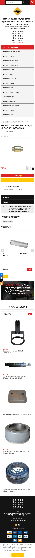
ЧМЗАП (20, 190)
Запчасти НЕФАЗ (9, 70)
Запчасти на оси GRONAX (12, 106)
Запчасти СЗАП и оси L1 (11, 52)
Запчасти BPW (8, 88)
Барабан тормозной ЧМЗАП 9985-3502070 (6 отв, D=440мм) (17, 490)
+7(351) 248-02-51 (17, 37)
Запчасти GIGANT (9, 83)
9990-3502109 (24, 211)
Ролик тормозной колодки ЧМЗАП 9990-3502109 (20, 208)
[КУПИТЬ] (29, 269)
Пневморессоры (8, 97)
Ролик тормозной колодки (18, 206)
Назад (4, 276)
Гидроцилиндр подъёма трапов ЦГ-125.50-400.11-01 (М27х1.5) (14, 377)
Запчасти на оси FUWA (11, 92)
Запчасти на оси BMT (10, 61)
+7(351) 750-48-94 (17, 38)
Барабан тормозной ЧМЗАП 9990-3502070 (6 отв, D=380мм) (17, 452)
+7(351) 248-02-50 (17, 33)
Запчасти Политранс (10, 65)
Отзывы (5, 202)
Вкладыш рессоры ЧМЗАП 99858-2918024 (17, 415)
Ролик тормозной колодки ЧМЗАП (18, 210)
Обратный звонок (17, 42)
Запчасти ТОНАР (9, 110)
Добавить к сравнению (12, 186)
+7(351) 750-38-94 (17, 35)
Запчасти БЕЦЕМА (9, 79)
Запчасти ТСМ (8, 115)
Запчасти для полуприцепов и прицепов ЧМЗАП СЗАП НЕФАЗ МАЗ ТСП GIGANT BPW (17, 21)
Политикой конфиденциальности (22, 549)
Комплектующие (9, 101)
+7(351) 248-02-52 (17, 40)
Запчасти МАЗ (8, 74)
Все (30, 314)
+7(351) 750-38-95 (17, 32)
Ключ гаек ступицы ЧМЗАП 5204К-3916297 (13, 352)
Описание (6, 197)
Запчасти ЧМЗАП (9, 56)
